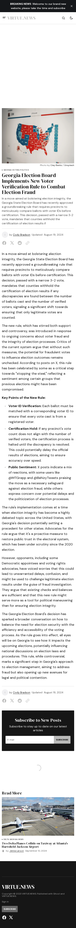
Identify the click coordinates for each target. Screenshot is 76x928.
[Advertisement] (38, 68)
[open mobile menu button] (4, 18)
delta (6, 839)
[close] (72, 6)
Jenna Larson (16, 851)
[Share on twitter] (12, 243)
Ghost (56, 894)
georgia (7, 170)
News (20, 839)
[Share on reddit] (20, 243)
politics (24, 170)
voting (15, 170)
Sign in (5, 902)
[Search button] (63, 18)
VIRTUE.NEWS (9, 896)
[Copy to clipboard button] (27, 243)
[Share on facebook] (5, 243)
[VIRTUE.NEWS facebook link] (5, 917)
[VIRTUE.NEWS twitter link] (10, 917)
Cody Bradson (21, 234)
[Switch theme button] (71, 18)
